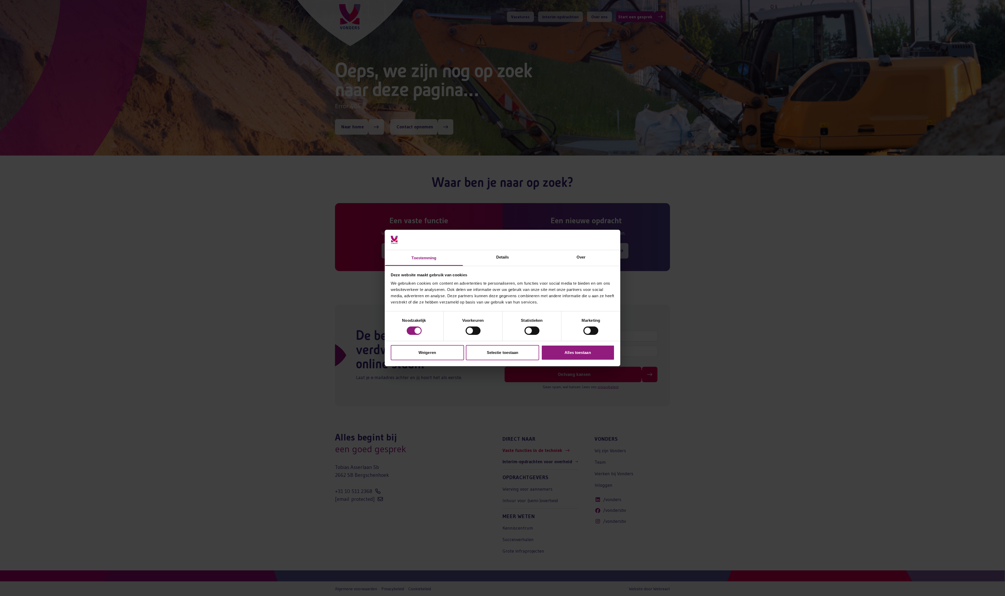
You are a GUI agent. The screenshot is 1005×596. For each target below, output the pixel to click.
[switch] (473, 330)
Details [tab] (502, 257)
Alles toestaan (578, 352)
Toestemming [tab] (423, 258)
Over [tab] (581, 257)
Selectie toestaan (502, 352)
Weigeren (427, 352)
